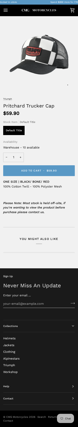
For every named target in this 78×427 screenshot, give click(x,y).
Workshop (10, 372)
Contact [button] (8, 398)
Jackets (8, 345)
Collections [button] (10, 326)
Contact (8, 420)
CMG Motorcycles (17, 416)
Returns (53, 416)
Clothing (9, 352)
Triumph (7, 99)
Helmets (9, 338)
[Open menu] (9, 10)
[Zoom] (10, 82)
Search (41, 416)
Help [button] (6, 386)
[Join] (71, 303)
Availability (10, 141)
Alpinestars (11, 358)
